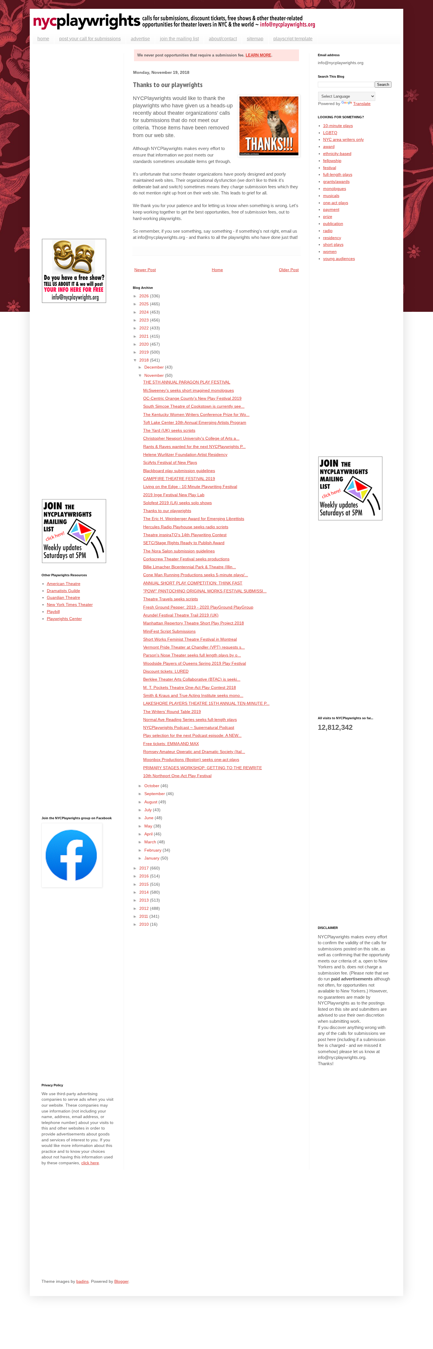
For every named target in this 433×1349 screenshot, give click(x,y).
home (43, 38)
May (148, 826)
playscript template (293, 38)
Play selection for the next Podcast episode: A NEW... (192, 735)
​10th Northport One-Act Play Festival (177, 775)
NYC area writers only (343, 139)
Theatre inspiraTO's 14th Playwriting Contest (185, 534)
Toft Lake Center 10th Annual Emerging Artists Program (194, 422)
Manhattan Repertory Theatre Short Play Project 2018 (193, 623)
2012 (144, 908)
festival (329, 167)
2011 (144, 916)
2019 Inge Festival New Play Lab (173, 494)
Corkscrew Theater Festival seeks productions (186, 559)
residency (332, 237)
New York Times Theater (70, 604)
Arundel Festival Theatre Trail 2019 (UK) (181, 615)
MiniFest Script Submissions (169, 631)
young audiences (339, 258)
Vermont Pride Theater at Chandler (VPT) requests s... (194, 647)
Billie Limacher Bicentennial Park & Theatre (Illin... (189, 566)
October (152, 785)
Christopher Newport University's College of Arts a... (191, 438)
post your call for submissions (90, 38)
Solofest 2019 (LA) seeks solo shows (177, 502)
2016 (144, 876)
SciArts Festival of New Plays (170, 462)
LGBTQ (330, 132)
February (153, 850)
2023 (144, 320)
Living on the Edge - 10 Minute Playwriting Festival (190, 486)
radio (328, 230)
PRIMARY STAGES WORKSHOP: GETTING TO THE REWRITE (202, 767)
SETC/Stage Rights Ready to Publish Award (183, 542)
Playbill (53, 611)
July (148, 809)
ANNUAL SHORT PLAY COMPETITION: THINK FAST (192, 583)
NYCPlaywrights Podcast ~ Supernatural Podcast (188, 727)
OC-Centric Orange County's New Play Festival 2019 (192, 398)
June (149, 817)
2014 (144, 892)
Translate (362, 103)
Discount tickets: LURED (166, 671)
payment (331, 209)
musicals (331, 195)
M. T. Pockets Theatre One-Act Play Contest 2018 (189, 687)
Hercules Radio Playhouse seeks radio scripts (185, 526)
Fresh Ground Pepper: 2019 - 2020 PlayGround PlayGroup (198, 607)
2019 (144, 352)
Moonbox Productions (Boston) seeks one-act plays (191, 759)
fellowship (332, 160)
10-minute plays (338, 125)
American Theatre (63, 583)
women (330, 251)
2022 (144, 328)
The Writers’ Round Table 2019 (172, 711)
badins (82, 1281)
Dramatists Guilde (63, 590)
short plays (333, 244)
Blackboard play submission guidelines (179, 470)
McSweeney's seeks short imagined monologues (188, 390)
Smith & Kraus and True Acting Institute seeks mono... (193, 695)
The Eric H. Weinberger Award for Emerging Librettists (193, 518)
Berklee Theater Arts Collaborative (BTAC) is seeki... (191, 679)
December (154, 367)
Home (217, 269)
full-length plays (337, 174)
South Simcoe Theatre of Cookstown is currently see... (193, 406)
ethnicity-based (337, 153)
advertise (140, 38)
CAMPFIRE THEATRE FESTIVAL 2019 (179, 478)
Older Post (289, 269)
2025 (144, 304)
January (152, 858)
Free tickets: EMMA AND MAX (171, 743)
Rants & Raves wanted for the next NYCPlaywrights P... (194, 446)
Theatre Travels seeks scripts (170, 599)
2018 (144, 360)
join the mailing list (179, 38)
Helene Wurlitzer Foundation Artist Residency (185, 454)
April (149, 834)
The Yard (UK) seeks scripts (169, 430)
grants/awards (336, 181)
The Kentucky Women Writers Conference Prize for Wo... (196, 414)
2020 (144, 344)
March (150, 842)
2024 (144, 312)
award (329, 146)
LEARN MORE (258, 55)
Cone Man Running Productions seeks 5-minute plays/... (195, 574)
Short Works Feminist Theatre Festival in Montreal (190, 639)
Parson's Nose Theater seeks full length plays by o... (192, 655)
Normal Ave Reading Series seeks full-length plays (190, 719)
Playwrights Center (64, 618)
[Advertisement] (78, 141)
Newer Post (145, 269)
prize (327, 216)
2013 (144, 900)
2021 (144, 336)
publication (333, 223)
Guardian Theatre (63, 597)
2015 (144, 884)
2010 (144, 924)
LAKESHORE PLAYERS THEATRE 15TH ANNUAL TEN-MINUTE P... (206, 703)
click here (90, 1162)
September (155, 793)
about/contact (223, 38)
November (154, 375)
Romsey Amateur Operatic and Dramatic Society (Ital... (194, 751)
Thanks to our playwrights (167, 510)
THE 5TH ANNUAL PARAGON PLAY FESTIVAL (186, 382)
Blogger (121, 1281)
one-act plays (335, 202)
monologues (334, 188)
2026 (144, 296)
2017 (144, 868)
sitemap (255, 38)
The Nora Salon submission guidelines (179, 551)
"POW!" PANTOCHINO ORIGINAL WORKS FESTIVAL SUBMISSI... (205, 591)
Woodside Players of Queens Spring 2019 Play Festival (194, 663)
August (151, 802)
